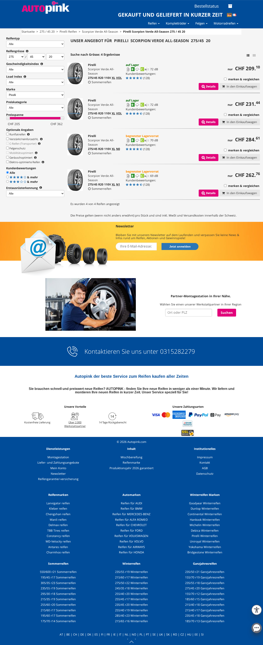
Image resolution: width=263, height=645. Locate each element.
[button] (256, 609)
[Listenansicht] (248, 55)
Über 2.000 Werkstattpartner (75, 424)
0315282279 (176, 351)
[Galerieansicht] (254, 55)
